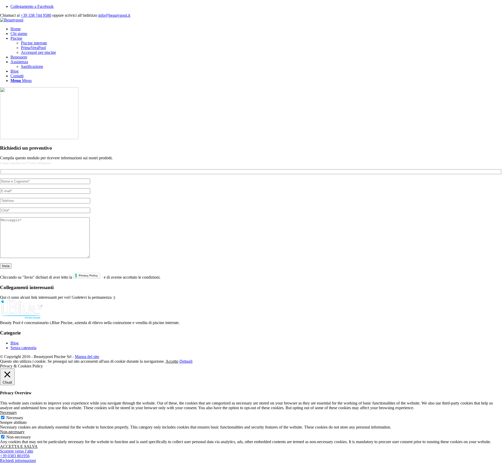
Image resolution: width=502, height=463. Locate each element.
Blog (14, 343)
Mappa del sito (87, 356)
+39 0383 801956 (15, 456)
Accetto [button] (172, 361)
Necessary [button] (8, 412)
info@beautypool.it (114, 15)
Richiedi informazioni (18, 460)
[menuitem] (256, 29)
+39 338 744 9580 (36, 15)
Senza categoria (23, 347)
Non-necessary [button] (12, 432)
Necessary (14, 417)
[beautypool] (11, 20)
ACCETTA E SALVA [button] (19, 446)
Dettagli (185, 361)
